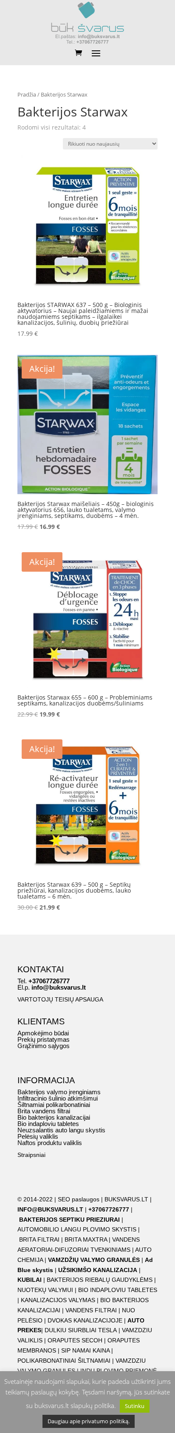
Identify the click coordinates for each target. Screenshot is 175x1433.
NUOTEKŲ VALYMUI (45, 1289)
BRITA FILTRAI (39, 1239)
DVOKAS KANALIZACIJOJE (85, 1320)
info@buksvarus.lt (58, 987)
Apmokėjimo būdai (43, 1033)
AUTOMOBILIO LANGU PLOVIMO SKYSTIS (76, 1229)
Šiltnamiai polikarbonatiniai (53, 1104)
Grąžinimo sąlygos (43, 1045)
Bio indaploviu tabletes (48, 1123)
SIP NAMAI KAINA (86, 1350)
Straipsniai (31, 1154)
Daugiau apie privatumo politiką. (89, 1421)
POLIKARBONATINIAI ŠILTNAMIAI (63, 1360)
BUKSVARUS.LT (126, 1199)
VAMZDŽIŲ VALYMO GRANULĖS (94, 1259)
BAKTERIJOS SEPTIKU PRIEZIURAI (69, 1219)
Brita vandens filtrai (43, 1111)
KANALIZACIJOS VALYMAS (58, 1300)
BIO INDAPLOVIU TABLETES (117, 1289)
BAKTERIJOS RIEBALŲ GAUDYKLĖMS (99, 1279)
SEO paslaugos (78, 1199)
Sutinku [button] (134, 1406)
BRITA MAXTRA (86, 1239)
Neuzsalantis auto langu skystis (61, 1130)
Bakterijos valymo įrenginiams (59, 1091)
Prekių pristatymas (43, 1039)
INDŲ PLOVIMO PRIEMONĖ (118, 1370)
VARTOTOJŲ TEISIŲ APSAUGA (60, 999)
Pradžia (26, 94)
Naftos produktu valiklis (49, 1142)
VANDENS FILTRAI (91, 1310)
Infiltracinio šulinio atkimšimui (57, 1098)
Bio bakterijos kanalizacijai (53, 1117)
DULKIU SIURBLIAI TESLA (81, 1330)
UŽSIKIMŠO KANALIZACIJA (97, 1270)
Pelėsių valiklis (37, 1136)
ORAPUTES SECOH (75, 1340)
